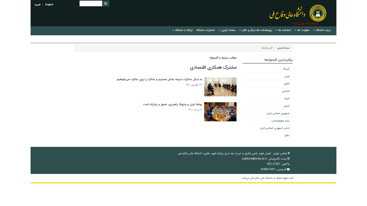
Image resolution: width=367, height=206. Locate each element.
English (49, 4)
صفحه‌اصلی (283, 48)
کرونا (287, 98)
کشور (287, 83)
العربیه (37, 4)
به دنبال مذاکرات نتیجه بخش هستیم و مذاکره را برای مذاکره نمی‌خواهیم (159, 79)
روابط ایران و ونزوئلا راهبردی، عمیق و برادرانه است (172, 104)
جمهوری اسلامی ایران (278, 113)
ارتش (287, 106)
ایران (287, 76)
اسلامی (286, 91)
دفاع (287, 135)
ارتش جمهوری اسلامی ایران (275, 128)
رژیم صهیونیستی (280, 120)
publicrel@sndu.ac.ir (254, 159)
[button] (322, 30)
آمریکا (286, 69)
